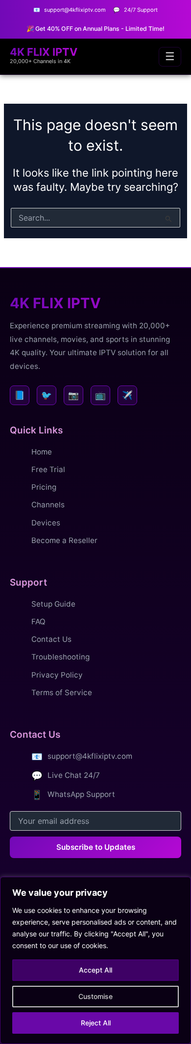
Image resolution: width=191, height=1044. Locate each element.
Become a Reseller (64, 540)
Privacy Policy (57, 675)
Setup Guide (53, 604)
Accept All (95, 970)
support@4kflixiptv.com (90, 756)
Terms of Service (61, 692)
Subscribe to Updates (95, 847)
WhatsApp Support (81, 794)
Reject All (96, 1023)
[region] (95, 960)
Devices (45, 522)
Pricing (43, 487)
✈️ (127, 395)
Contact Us (51, 639)
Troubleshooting (60, 656)
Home (41, 451)
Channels (48, 504)
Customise (95, 996)
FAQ (38, 621)
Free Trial (48, 469)
